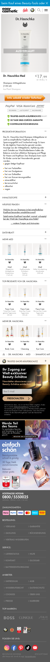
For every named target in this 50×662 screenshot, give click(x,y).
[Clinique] (26, 618)
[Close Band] (47, 3)
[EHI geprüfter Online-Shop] (12, 630)
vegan (7, 189)
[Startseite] (4, 354)
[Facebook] (14, 647)
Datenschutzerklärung (21, 407)
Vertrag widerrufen (17, 539)
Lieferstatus (12, 554)
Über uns (35, 594)
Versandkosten (30, 656)
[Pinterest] (20, 647)
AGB (32, 581)
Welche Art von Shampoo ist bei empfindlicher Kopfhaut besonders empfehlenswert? (23, 211)
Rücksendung (38, 533)
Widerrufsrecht (15, 587)
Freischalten (15, 398)
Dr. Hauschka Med (14, 76)
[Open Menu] (11, 10)
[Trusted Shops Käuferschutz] (5, 630)
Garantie (35, 526)
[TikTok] (28, 647)
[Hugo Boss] (9, 618)
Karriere (34, 601)
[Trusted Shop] (32, 10)
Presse (9, 601)
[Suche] (39, 10)
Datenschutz (37, 587)
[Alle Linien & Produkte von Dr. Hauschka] (25, 22)
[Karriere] (25, 430)
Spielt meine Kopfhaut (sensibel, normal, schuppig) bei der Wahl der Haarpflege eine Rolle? (25, 217)
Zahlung (11, 533)
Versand (10, 526)
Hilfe (32, 554)
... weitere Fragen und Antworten (25, 223)
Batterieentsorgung (17, 567)
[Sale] (25, 10)
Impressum (12, 581)
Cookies (10, 594)
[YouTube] (35, 647)
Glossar (34, 560)
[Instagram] (6, 647)
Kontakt (10, 560)
